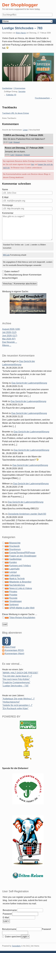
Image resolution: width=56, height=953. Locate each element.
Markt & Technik (17, 578)
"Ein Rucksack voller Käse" (15, 708)
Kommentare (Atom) (14, 653)
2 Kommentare (19, 88)
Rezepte (13, 598)
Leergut (13, 572)
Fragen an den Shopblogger (22, 556)
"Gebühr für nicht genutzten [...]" (17, 705)
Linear (25, 130)
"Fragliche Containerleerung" (16, 682)
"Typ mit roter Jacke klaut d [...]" (17, 676)
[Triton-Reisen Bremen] (28, 303)
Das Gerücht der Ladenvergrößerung (29, 383)
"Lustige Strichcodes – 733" (15, 686)
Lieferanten (14, 575)
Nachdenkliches (17, 585)
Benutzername (10, 910)
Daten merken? (11, 271)
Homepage (7, 205)
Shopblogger (15, 601)
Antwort (17, 142)
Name (5, 189)
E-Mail (5, 197)
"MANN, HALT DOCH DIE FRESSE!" (20, 673)
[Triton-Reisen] (28, 875)
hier (32, 164)
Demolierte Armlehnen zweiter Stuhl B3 (27, 514)
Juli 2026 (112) (9, 332)
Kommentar (7, 213)
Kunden (13, 562)
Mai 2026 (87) (8, 339)
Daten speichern (12, 936)
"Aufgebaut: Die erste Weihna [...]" (18, 699)
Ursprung (18, 155)
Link (10, 142)
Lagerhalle (14, 569)
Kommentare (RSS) (14, 650)
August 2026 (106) (11, 329)
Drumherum (15, 549)
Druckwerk (14, 546)
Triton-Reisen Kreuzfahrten (22, 617)
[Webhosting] (28, 725)
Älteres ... (6, 345)
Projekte (13, 595)
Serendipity (16, 946)
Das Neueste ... (9, 342)
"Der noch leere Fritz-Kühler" (16, 679)
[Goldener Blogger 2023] (28, 746)
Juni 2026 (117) (9, 335)
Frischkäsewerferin (42, 98)
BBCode (6, 255)
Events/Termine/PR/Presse (22, 552)
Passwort (7, 914)
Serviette (21, 92)
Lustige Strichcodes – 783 (22, 28)
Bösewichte (15, 543)
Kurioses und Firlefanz (20, 565)
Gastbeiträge (7, 88)
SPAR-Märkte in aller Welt (21, 608)
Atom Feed (10, 647)
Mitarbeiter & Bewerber (20, 582)
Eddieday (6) (11, 95)
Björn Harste (21, 33)
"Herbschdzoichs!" (11, 702)
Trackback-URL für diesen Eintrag (15, 113)
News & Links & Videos (20, 588)
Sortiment (13, 604)
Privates (13, 591)
